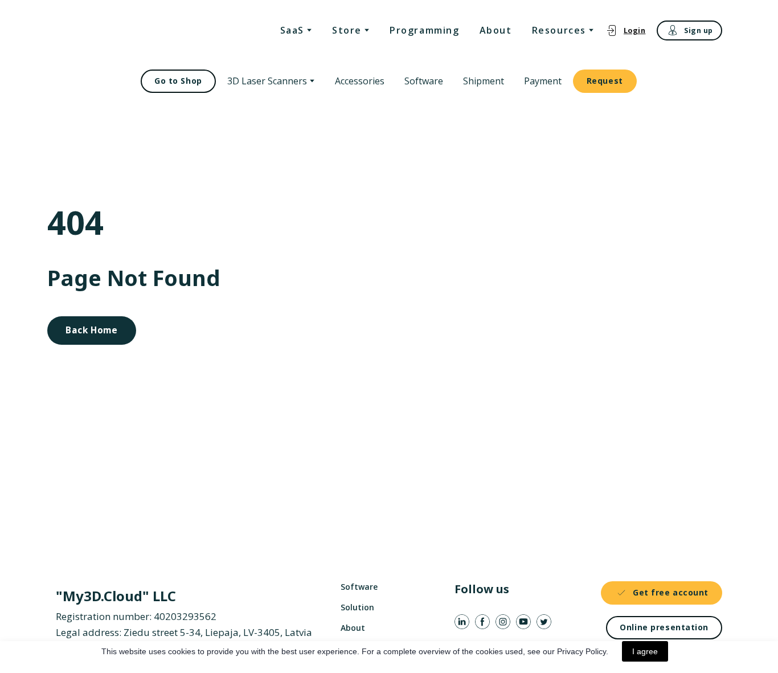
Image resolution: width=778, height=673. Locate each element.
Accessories (359, 81)
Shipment (483, 81)
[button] (625, 30)
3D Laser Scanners (267, 81)
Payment (543, 81)
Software (423, 81)
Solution (357, 607)
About (496, 30)
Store (347, 30)
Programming (425, 30)
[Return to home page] (114, 30)
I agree (645, 651)
